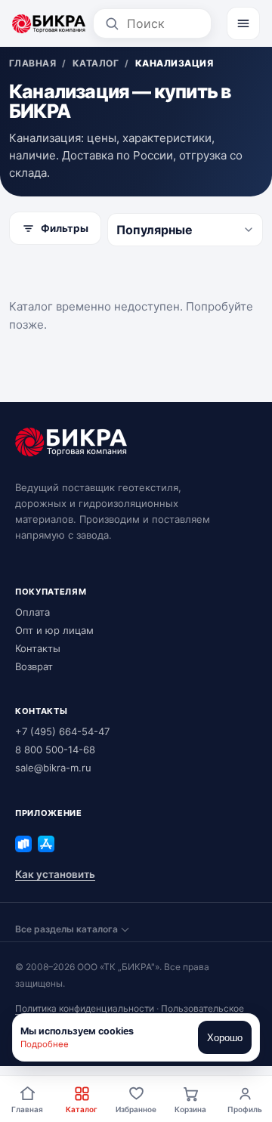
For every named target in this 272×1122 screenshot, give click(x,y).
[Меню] (243, 23)
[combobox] (163, 23)
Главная (27, 1109)
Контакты (37, 648)
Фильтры (64, 228)
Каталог (81, 1109)
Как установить (55, 874)
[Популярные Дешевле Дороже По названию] (185, 229)
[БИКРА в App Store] (46, 844)
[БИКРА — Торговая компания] (48, 23)
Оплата (32, 612)
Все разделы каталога (66, 929)
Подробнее (44, 1044)
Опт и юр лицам (54, 630)
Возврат (34, 666)
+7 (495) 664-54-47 (62, 731)
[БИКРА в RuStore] (23, 844)
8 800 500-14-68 (55, 749)
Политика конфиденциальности (84, 1008)
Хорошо (225, 1037)
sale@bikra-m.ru (53, 768)
